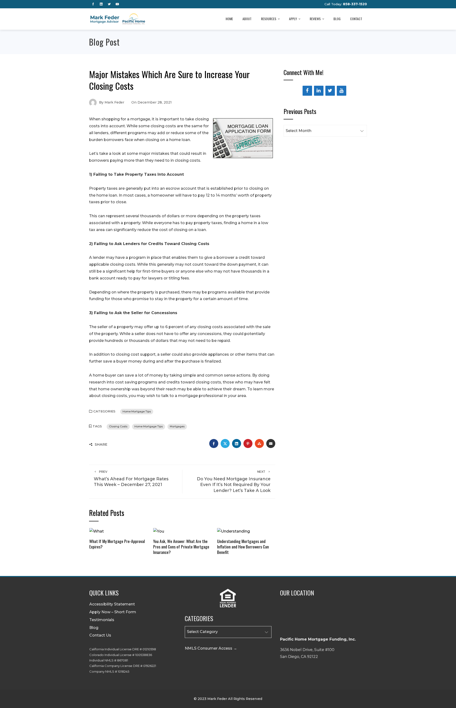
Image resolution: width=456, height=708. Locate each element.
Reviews (315, 18)
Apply (293, 18)
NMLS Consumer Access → (211, 648)
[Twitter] (330, 91)
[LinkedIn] (318, 91)
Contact (356, 18)
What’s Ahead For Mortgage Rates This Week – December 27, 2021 (131, 478)
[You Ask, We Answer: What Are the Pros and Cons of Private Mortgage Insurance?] (158, 531)
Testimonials (101, 620)
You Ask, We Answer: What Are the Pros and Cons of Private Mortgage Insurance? (181, 546)
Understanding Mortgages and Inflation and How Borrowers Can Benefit (243, 546)
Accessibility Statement (112, 604)
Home (229, 18)
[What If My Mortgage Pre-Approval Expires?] (96, 531)
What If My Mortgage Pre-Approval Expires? (117, 544)
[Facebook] (307, 91)
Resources (268, 18)
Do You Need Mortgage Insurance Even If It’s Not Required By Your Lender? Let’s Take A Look (234, 481)
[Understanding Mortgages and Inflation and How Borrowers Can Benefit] (233, 531)
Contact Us (100, 635)
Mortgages (177, 426)
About (247, 18)
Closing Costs (118, 426)
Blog (337, 18)
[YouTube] (341, 91)
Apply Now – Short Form (112, 612)
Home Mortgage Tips (137, 411)
